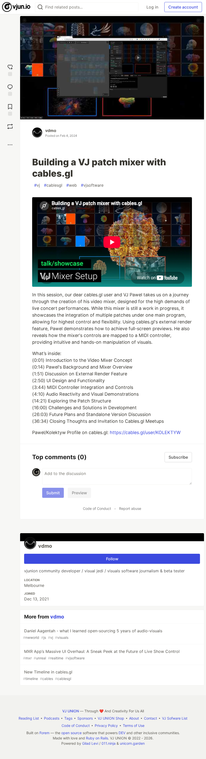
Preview (79, 492)
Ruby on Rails (97, 738)
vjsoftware (92, 185)
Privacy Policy (106, 725)
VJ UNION (70, 711)
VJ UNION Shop (111, 718)
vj (37, 185)
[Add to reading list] (10, 109)
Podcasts (51, 718)
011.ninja (108, 743)
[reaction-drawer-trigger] (10, 70)
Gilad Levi (90, 743)
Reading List (29, 718)
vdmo (50, 130)
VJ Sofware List (174, 718)
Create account (183, 7)
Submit (53, 492)
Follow (112, 558)
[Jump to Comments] (10, 89)
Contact (150, 718)
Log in (152, 7)
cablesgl (53, 185)
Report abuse (130, 508)
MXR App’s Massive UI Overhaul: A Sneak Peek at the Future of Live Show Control (101, 654)
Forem (44, 733)
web (71, 185)
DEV (122, 733)
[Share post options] (10, 145)
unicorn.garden (132, 743)
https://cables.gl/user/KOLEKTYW (145, 432)
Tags (68, 718)
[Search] (40, 7)
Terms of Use (133, 725)
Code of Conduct (97, 508)
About (134, 718)
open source (71, 733)
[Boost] (10, 126)
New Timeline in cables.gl (47, 675)
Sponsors (85, 718)
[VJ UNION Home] (16, 7)
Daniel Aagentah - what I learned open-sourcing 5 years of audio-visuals (92, 634)
